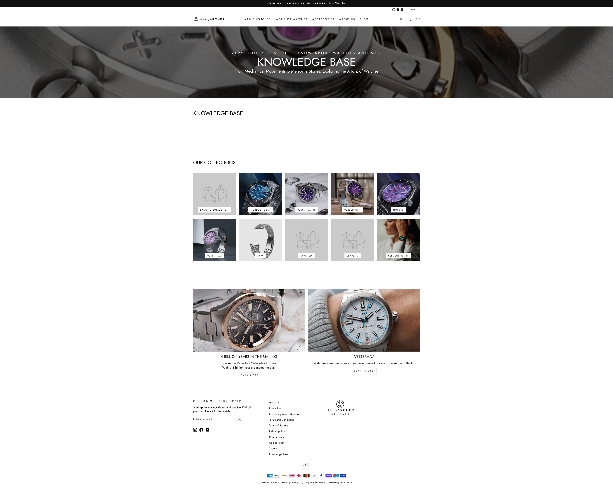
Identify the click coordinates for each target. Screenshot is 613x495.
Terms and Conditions (281, 420)
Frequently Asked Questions (285, 414)
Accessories (323, 19)
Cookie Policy (276, 443)
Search (273, 448)
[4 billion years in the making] (249, 320)
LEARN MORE (249, 375)
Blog (364, 19)
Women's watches (291, 19)
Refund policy (277, 431)
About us (347, 19)
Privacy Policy (276, 437)
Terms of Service (278, 425)
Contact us (275, 408)
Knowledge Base (278, 454)
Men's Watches (257, 19)
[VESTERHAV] (364, 320)
